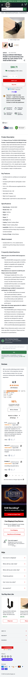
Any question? (7, 588)
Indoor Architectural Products (11, 12)
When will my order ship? (10, 564)
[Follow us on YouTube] (11, 656)
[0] (25, 5)
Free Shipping (14, 530)
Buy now (14, 84)
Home (2, 12)
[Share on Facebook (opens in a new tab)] (9, 439)
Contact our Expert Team (14, 514)
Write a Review (14, 409)
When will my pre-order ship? (11, 570)
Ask (14, 352)
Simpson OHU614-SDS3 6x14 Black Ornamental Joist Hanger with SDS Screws (9, 612)
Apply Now (17, 89)
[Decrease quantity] (10, 76)
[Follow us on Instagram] (5, 656)
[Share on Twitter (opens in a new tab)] (12, 439)
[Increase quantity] (16, 76)
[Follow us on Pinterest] (8, 656)
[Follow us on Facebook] (2, 656)
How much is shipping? (9, 558)
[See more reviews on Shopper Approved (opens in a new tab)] (14, 439)
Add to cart (14, 80)
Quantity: (5, 76)
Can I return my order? (9, 582)
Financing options (8, 576)
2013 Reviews (17, 387)
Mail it (5, 122)
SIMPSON (5, 52)
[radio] (14, 392)
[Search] (25, 9)
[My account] (22, 5)
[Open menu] (2, 4)
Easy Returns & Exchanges (14, 534)
